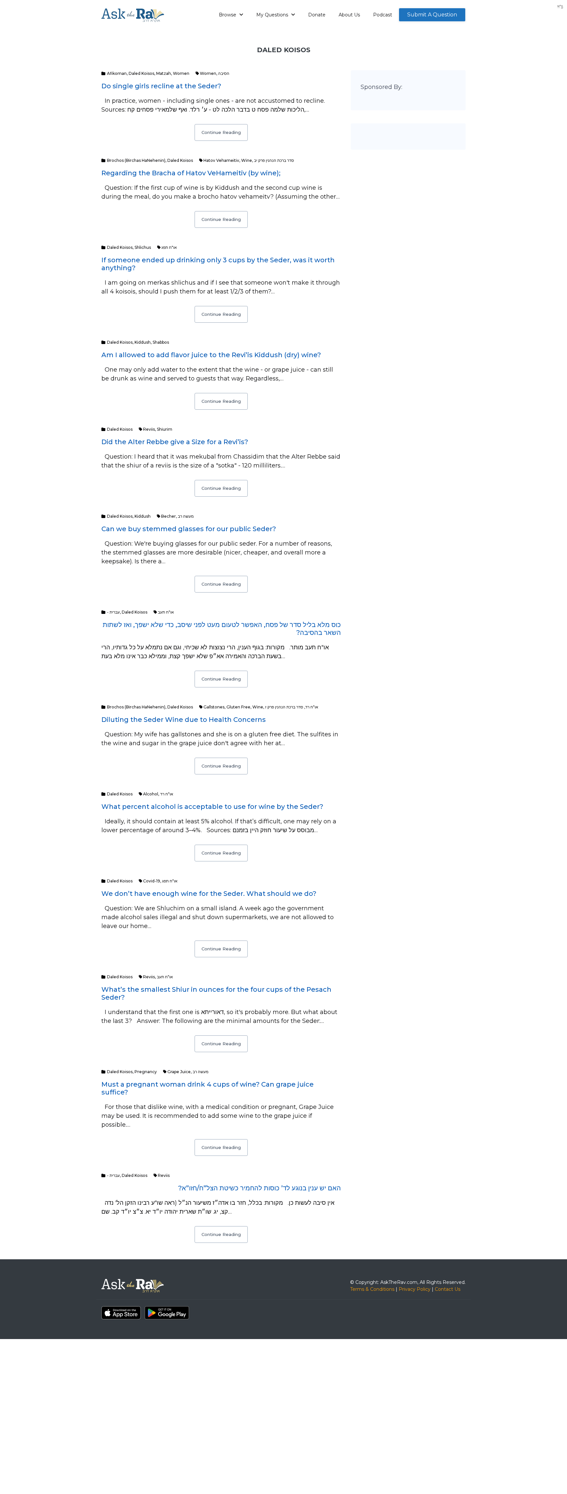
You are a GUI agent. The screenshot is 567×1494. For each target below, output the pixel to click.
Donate (317, 15)
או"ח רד (311, 706)
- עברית (113, 612)
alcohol (150, 793)
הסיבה (223, 73)
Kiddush (143, 342)
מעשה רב (186, 516)
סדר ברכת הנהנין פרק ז (284, 706)
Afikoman (117, 73)
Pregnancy (146, 1071)
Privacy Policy (414, 1289)
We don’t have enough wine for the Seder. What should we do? (208, 894)
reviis (149, 429)
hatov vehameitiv (221, 160)
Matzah (163, 73)
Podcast (382, 15)
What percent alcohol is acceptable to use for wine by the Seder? (212, 807)
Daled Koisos (141, 73)
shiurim (164, 429)
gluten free (238, 706)
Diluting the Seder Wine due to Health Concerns (183, 720)
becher (168, 516)
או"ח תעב (166, 612)
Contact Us (447, 1289)
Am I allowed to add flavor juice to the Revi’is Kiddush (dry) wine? (211, 355)
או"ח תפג (169, 247)
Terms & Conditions (372, 1289)
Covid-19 (151, 880)
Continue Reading (221, 132)
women (208, 73)
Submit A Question (432, 14)
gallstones (213, 706)
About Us (349, 15)
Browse (228, 15)
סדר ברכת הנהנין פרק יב (274, 160)
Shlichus (143, 247)
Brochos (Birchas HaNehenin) (136, 160)
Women (181, 73)
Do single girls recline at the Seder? (161, 86)
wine (246, 160)
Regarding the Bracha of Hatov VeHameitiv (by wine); (191, 173)
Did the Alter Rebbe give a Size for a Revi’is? (174, 442)
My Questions (272, 15)
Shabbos (161, 342)
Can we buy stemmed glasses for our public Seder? (188, 529)
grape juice (179, 1071)
